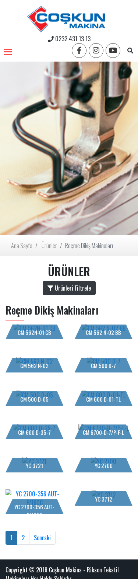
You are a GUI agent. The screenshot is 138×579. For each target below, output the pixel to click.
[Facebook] (79, 50)
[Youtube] (113, 50)
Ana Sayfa (21, 245)
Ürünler (49, 245)
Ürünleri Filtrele (72, 288)
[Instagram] (96, 50)
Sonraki (42, 537)
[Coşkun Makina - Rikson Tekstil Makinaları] (66, 17)
